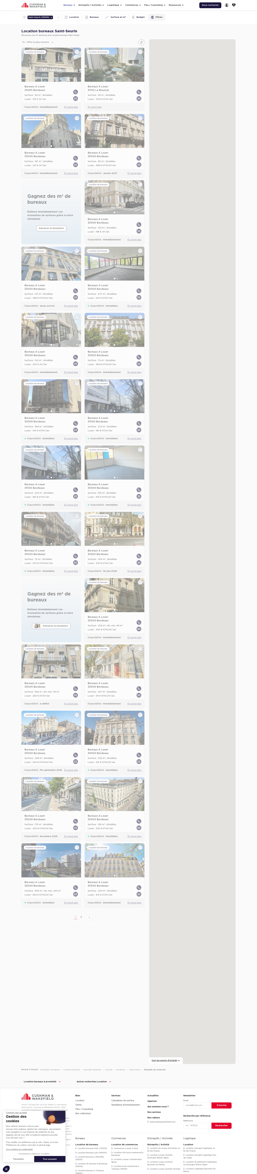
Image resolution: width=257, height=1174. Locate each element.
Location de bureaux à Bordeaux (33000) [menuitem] (91, 1165)
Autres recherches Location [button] (92, 1082)
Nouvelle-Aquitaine (93, 1070)
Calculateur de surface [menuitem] (122, 1101)
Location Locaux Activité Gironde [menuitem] (164, 1169)
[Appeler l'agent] (75, 92)
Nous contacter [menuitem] (210, 5)
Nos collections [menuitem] (83, 1114)
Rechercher (221, 1126)
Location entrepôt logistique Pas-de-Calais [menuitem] (200, 1156)
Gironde (109, 1070)
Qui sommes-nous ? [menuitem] (158, 1107)
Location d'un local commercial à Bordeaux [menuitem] (127, 1154)
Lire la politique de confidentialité (19, 1149)
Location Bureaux (72, 1070)
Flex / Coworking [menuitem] (84, 1109)
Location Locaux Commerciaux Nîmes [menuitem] (126, 1161)
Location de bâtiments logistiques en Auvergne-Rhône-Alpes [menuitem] (200, 1163)
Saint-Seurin (135, 1070)
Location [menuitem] (79, 1101)
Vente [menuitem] (78, 1105)
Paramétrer (18, 1159)
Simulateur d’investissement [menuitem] (125, 1105)
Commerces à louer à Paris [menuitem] (125, 1148)
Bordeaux (121, 1070)
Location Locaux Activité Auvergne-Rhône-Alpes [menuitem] (160, 1156)
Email (185, 1100)
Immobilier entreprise (50, 1070)
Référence (188, 1121)
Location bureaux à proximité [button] (40, 1082)
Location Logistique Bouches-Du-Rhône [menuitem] (199, 1170)
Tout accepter (50, 1159)
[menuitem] (226, 5)
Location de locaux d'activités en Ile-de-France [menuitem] (163, 1149)
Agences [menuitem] (152, 1101)
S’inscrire (222, 1105)
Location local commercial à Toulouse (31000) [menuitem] (125, 1167)
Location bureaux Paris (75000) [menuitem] (92, 1148)
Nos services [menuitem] (154, 1112)
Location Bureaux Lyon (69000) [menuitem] (92, 1153)
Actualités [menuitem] (153, 1096)
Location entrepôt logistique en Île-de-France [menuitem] (199, 1149)
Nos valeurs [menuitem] (153, 1118)
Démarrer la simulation (51, 228)
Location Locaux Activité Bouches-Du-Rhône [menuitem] (160, 1163)
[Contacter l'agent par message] (75, 98)
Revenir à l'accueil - (30, 1069)
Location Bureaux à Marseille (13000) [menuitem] (89, 1158)
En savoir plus (71, 107)
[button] (51, 17)
